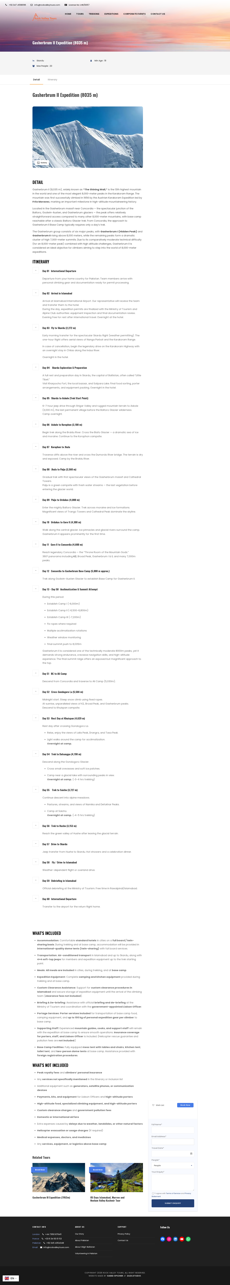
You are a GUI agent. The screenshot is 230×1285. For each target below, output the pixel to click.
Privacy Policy (124, 1234)
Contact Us (158, 14)
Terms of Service (173, 1193)
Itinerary (52, 79)
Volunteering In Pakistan (86, 1253)
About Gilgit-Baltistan (85, 1247)
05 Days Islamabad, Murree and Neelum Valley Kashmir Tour (107, 1198)
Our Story (79, 1234)
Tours (80, 14)
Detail (36, 79)
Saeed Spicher (115, 1275)
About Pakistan (82, 1240)
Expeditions (111, 14)
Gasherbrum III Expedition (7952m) (51, 1197)
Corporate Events (134, 14)
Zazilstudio (134, 1275)
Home (68, 14)
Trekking (94, 14)
